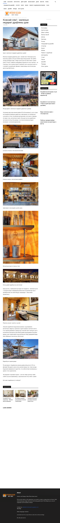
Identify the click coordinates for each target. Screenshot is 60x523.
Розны (46, 1)
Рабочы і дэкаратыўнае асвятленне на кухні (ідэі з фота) (48, 121)
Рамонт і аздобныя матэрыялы (37, 5)
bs (39, 514)
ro (31, 514)
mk (30, 514)
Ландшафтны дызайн (9, 5)
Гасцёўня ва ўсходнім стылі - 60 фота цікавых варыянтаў (48, 93)
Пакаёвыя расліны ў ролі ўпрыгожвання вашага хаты (32, 400)
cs (26, 514)
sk (33, 514)
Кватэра (42, 1)
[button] (55, 1)
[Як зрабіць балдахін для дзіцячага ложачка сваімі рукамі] (20, 393)
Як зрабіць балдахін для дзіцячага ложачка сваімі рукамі (20, 400)
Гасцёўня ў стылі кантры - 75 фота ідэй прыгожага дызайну (48, 103)
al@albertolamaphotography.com (30, 507)
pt (21, 517)
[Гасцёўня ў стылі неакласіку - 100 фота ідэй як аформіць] (8, 393)
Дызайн (10, 8)
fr (17, 517)
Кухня (22, 5)
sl (35, 514)
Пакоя (5, 8)
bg (43, 514)
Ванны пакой (31, 1)
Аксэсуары (10, 1)
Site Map (19, 508)
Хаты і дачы (21, 8)
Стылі (47, 5)
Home (5, 1)
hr (24, 514)
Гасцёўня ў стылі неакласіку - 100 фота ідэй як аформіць (8, 400)
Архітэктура (17, 1)
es (23, 517)
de (19, 517)
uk (41, 514)
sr (37, 514)
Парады (15, 8)
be (20, 514)
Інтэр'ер (18, 5)
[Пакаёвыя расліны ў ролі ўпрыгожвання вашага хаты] (33, 393)
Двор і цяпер (24, 1)
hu (22, 514)
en (18, 514)
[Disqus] (20, 427)
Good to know (7, 387)
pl (27, 514)
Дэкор (37, 1)
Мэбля (26, 5)
